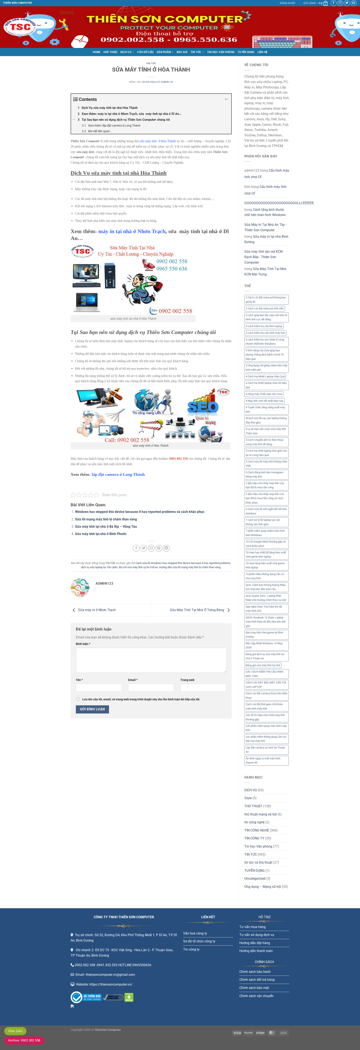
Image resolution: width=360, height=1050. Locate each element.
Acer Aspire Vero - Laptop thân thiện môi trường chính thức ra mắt (266, 598)
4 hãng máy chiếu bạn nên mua (264, 394)
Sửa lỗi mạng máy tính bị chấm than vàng (106, 519)
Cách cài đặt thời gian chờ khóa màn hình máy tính (264, 706)
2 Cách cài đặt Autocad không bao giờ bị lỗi (266, 299)
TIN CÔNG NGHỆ (256, 830)
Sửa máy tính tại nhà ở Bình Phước (100, 534)
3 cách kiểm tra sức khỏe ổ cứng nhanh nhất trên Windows (265, 341)
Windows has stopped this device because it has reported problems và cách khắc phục (139, 512)
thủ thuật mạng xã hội (260, 814)
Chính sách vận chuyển (256, 996)
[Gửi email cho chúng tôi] (354, 3)
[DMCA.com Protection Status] (129, 997)
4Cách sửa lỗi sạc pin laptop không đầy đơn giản (266, 420)
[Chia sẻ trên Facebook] (136, 548)
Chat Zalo (15, 1031)
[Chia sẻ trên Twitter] (143, 548)
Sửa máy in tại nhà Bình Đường (266, 239)
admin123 (167, 82)
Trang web (187, 680)
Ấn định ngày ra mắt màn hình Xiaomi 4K (263, 760)
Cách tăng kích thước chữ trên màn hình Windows (265, 212)
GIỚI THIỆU (110, 52)
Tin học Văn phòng (258, 846)
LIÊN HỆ (263, 52)
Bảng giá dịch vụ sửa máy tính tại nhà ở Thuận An (265, 656)
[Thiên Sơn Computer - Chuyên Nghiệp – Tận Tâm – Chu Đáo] (24, 27)
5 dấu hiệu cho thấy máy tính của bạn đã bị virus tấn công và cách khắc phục (265, 498)
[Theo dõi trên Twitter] (347, 3)
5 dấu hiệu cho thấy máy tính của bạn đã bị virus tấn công (265, 485)
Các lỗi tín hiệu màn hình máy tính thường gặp (265, 717)
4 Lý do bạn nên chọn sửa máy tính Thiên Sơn (266, 431)
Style (248, 798)
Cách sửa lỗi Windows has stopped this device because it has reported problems (183, 563)
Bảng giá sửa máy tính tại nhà (263, 665)
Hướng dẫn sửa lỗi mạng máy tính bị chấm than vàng (189, 567)
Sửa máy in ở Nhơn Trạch (96, 610)
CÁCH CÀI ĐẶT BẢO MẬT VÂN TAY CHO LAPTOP (266, 684)
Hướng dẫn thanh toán (256, 951)
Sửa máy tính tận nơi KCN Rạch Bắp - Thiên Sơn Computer (263, 257)
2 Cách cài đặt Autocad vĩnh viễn (265, 308)
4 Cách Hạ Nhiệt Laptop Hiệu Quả (265, 376)
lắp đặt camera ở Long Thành (118, 474)
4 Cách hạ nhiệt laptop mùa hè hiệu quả (266, 385)
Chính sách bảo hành (255, 972)
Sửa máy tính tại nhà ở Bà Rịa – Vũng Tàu (106, 527)
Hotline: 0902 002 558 (24, 1040)
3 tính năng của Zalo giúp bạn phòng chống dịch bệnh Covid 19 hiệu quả (265, 354)
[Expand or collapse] (226, 99)
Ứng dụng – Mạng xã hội (262, 887)
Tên (79, 680)
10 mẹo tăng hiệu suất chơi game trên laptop (265, 565)
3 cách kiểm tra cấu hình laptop (264, 326)
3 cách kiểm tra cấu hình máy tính (265, 332)
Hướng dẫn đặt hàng (254, 943)
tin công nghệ (254, 822)
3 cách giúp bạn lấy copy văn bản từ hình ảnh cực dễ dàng (266, 317)
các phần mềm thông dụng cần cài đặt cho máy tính (266, 738)
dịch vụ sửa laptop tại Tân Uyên (99, 567)
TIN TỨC (196, 52)
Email (133, 680)
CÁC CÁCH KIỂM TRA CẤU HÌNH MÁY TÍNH (264, 673)
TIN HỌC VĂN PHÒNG (221, 52)
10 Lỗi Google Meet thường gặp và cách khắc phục (266, 543)
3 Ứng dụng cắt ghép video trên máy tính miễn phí (267, 367)
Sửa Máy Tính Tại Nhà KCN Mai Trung (265, 271)
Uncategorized (254, 878)
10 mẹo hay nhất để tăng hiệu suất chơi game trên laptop (266, 554)
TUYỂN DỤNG (246, 52)
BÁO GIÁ (182, 52)
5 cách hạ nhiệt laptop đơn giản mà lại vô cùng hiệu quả (266, 452)
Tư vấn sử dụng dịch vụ (256, 935)
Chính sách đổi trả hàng (257, 980)
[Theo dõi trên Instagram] (340, 3)
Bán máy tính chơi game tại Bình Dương (264, 634)
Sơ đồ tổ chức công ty (199, 941)
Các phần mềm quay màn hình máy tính (266, 728)
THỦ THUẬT (253, 806)
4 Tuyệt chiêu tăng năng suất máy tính (265, 409)
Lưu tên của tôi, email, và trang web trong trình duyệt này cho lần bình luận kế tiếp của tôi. (141, 699)
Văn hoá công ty (195, 933)
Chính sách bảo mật (254, 988)
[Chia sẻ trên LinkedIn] (166, 548)
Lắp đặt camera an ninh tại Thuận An (265, 749)
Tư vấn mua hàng (252, 927)
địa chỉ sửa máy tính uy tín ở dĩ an (138, 567)
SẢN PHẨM (164, 52)
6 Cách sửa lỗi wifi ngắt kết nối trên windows (266, 511)
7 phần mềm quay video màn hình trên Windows (265, 532)
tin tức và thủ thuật (258, 862)
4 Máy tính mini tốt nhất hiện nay (264, 400)
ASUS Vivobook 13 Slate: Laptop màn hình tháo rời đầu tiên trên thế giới (266, 622)
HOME (96, 52)
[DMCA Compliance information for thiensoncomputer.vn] (113, 997)
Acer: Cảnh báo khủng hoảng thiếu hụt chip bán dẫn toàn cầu (266, 587)
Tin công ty (191, 949)
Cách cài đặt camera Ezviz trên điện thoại (267, 695)
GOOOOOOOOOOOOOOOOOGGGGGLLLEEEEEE (279, 203)
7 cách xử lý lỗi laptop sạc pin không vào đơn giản (263, 522)
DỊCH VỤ (125, 52)
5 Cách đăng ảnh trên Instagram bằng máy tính (264, 474)
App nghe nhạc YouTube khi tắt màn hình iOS (264, 608)
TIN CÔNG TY (254, 838)
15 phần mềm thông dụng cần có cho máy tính (265, 576)
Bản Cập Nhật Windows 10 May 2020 (264, 645)
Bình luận (83, 644)
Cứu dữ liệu (145, 52)
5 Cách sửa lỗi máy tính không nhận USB (266, 463)
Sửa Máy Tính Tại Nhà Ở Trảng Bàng (197, 610)
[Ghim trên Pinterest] (158, 548)
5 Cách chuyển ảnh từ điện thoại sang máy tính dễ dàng (264, 442)
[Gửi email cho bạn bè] (151, 548)
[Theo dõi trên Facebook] (334, 3)
